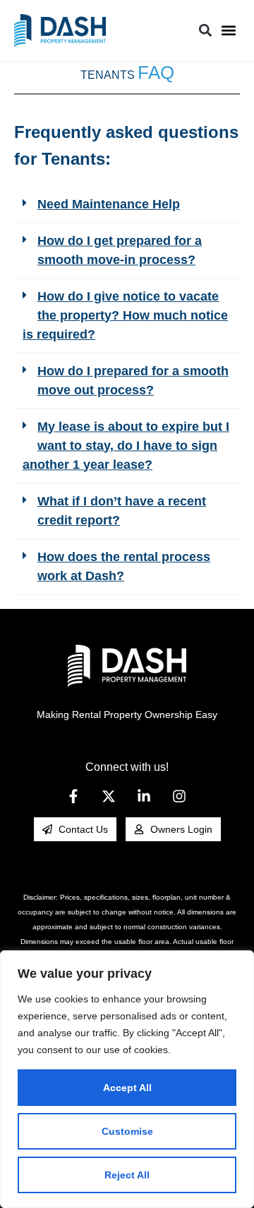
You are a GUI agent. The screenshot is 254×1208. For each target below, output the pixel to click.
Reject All (127, 1175)
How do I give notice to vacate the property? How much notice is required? (125, 315)
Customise (127, 1131)
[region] (127, 1079)
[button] (228, 30)
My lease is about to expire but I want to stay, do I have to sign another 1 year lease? (126, 446)
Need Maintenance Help (108, 204)
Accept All (127, 1087)
